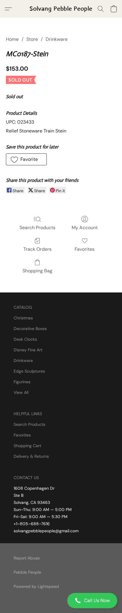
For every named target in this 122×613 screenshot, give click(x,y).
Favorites (84, 249)
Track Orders (37, 249)
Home (12, 39)
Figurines (22, 381)
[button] (61, 600)
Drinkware (57, 39)
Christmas (23, 318)
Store (32, 39)
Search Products (37, 227)
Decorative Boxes (30, 328)
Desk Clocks (25, 339)
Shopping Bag (37, 271)
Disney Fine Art (28, 349)
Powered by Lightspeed (36, 586)
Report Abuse (27, 558)
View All (21, 392)
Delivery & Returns (31, 456)
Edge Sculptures (29, 371)
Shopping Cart (27, 445)
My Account (85, 227)
